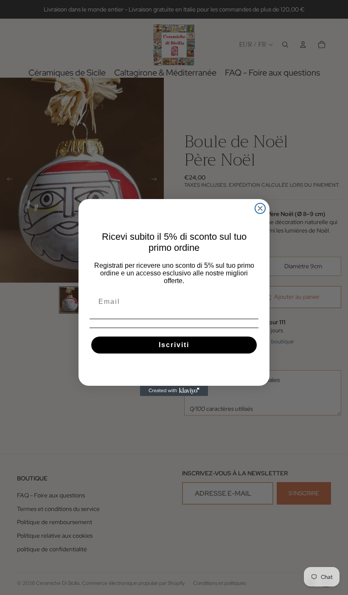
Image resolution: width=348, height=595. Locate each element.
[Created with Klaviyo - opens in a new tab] (174, 391)
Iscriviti (174, 344)
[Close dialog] (260, 208)
